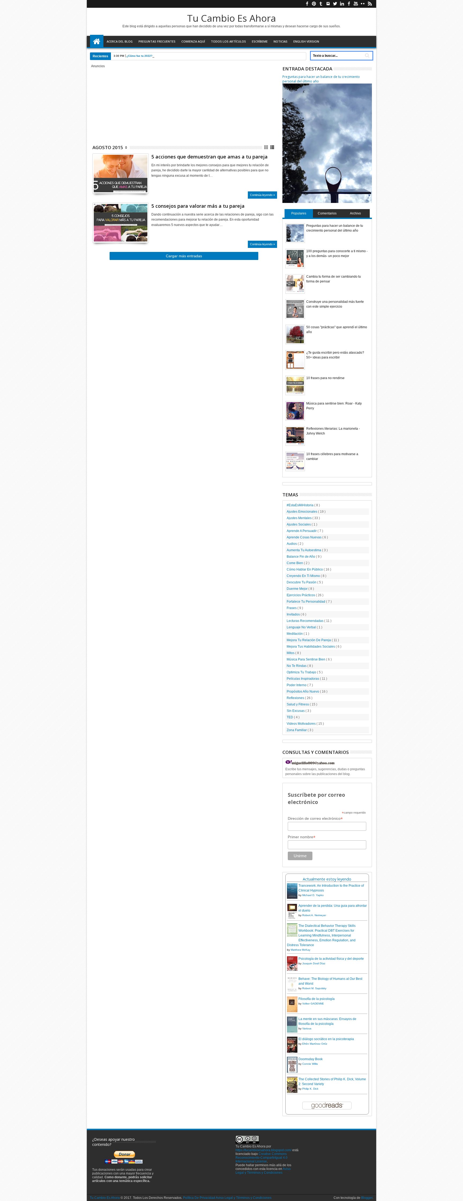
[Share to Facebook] (96, 183)
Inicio (96, 41)
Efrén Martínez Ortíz (314, 1043)
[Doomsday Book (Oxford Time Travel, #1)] (292, 1072)
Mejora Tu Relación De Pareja (309, 640)
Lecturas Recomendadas (305, 621)
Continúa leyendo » (262, 195)
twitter (334, 4)
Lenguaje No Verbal (302, 627)
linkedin (341, 4)
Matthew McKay (300, 949)
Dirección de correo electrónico (315, 818)
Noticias (280, 41)
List (273, 147)
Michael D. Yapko (313, 895)
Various (306, 1028)
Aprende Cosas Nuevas (304, 537)
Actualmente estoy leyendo (327, 879)
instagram (327, 4)
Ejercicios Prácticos (301, 595)
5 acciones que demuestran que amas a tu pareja (209, 156)
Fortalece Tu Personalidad (306, 601)
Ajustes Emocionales (302, 511)
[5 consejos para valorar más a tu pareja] (120, 222)
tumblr (321, 4)
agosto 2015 (107, 147)
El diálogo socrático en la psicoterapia (326, 1039)
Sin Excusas (296, 711)
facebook (307, 4)
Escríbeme (260, 41)
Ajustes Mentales (299, 518)
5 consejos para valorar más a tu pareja (198, 206)
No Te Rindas (297, 666)
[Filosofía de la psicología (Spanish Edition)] (292, 1011)
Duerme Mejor (297, 589)
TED (290, 717)
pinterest (314, 4)
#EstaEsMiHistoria (300, 505)
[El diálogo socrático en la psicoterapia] (292, 1052)
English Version (306, 41)
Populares (298, 213)
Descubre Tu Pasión (302, 582)
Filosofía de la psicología (316, 999)
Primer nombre (301, 837)
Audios (292, 544)
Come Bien (295, 563)
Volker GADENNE (313, 1003)
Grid (266, 147)
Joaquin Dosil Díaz (313, 963)
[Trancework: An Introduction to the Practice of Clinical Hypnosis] (292, 898)
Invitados (294, 614)
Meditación (295, 634)
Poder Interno (297, 685)
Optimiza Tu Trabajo (302, 672)
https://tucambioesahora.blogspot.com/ (264, 1150)
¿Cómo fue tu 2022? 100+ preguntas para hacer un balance (165, 55)
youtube (355, 4)
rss (369, 4)
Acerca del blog (120, 41)
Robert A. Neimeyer (314, 915)
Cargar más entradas (184, 256)
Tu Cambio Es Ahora (231, 18)
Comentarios (327, 213)
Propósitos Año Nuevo (303, 691)
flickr (362, 4)
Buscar (366, 55)
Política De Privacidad (199, 1198)
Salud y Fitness (298, 704)
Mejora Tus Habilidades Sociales (311, 646)
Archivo (355, 213)
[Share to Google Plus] (108, 183)
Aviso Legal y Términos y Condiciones (263, 1170)
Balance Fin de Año (301, 556)
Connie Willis (310, 1063)
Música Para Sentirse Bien (306, 659)
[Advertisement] (184, 105)
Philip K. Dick (310, 1088)
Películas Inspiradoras (303, 679)
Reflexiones (296, 698)
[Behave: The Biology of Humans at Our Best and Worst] (292, 991)
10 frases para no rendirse (325, 378)
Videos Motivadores (301, 724)
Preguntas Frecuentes (157, 41)
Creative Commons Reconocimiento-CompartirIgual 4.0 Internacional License (261, 1157)
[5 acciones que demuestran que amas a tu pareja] (120, 173)
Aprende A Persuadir (302, 531)
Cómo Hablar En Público (305, 569)
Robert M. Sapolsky (314, 988)
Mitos (291, 653)
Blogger (366, 1198)
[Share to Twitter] (102, 183)
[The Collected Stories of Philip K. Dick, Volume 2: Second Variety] (292, 1092)
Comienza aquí (193, 41)
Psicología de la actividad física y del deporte (331, 959)
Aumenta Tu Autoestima (304, 550)
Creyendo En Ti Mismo (304, 576)
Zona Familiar (297, 730)
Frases (292, 608)
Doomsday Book (310, 1059)
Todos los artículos (228, 41)
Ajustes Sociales (299, 524)
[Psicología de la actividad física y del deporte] (292, 970)
